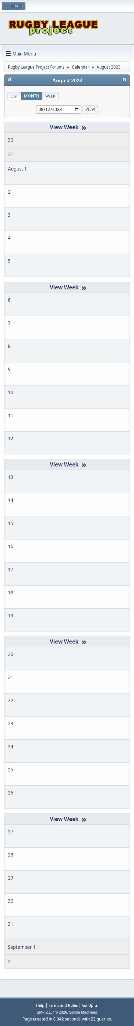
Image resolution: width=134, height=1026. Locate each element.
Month (31, 96)
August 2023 (67, 80)
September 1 (22, 947)
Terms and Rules (63, 1005)
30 (10, 140)
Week (50, 96)
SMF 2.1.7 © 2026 (52, 1012)
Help (40, 1005)
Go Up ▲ (90, 1005)
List (14, 96)
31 (10, 154)
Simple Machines (83, 1012)
